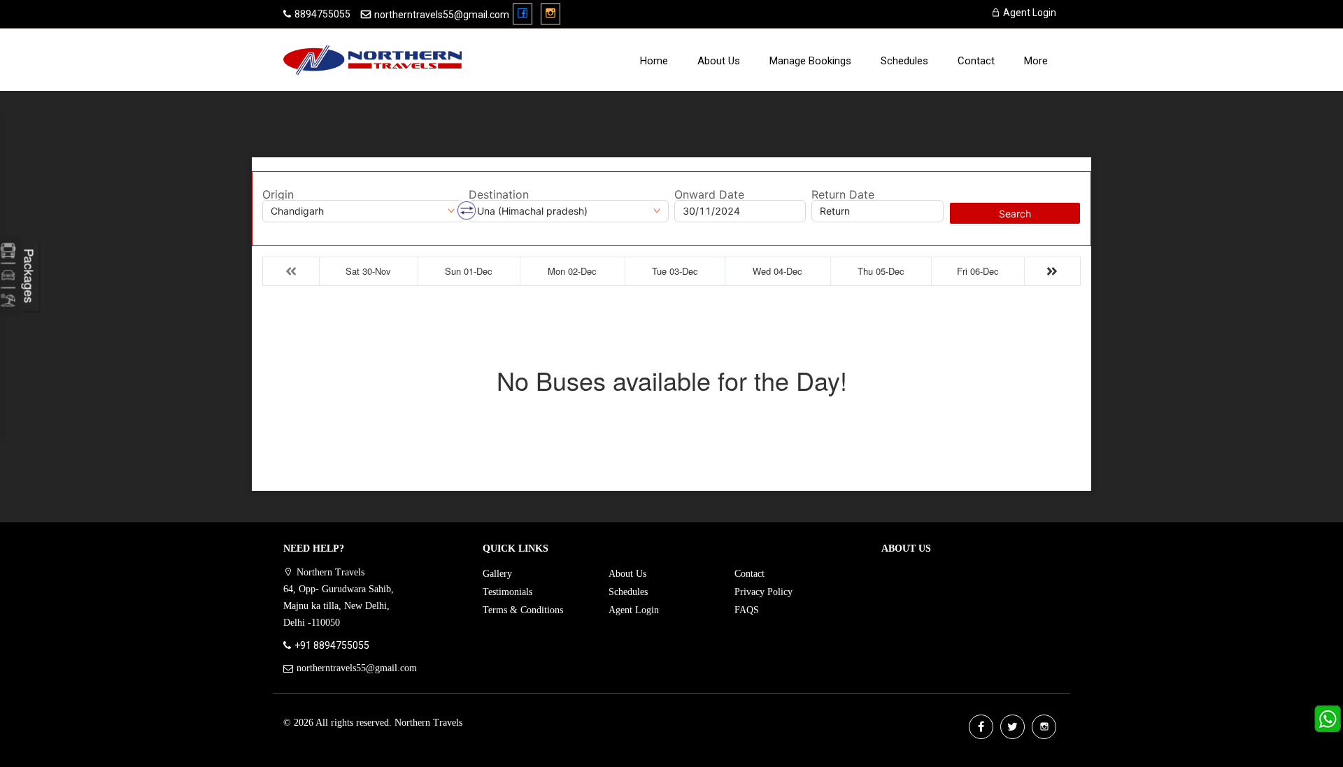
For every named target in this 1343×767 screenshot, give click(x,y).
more (1036, 61)
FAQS (746, 610)
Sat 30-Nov (368, 271)
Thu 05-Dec (881, 271)
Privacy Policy (763, 592)
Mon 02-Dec (572, 271)
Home (654, 61)
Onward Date (709, 194)
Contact (976, 61)
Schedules (904, 61)
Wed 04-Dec (777, 271)
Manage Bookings (810, 61)
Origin (278, 194)
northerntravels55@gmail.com (441, 14)
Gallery (497, 573)
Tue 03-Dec (675, 271)
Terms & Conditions (523, 610)
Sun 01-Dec (468, 271)
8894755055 (322, 14)
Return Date (842, 194)
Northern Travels (428, 722)
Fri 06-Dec (978, 271)
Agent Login (1028, 12)
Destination (499, 194)
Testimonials (507, 592)
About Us (718, 61)
